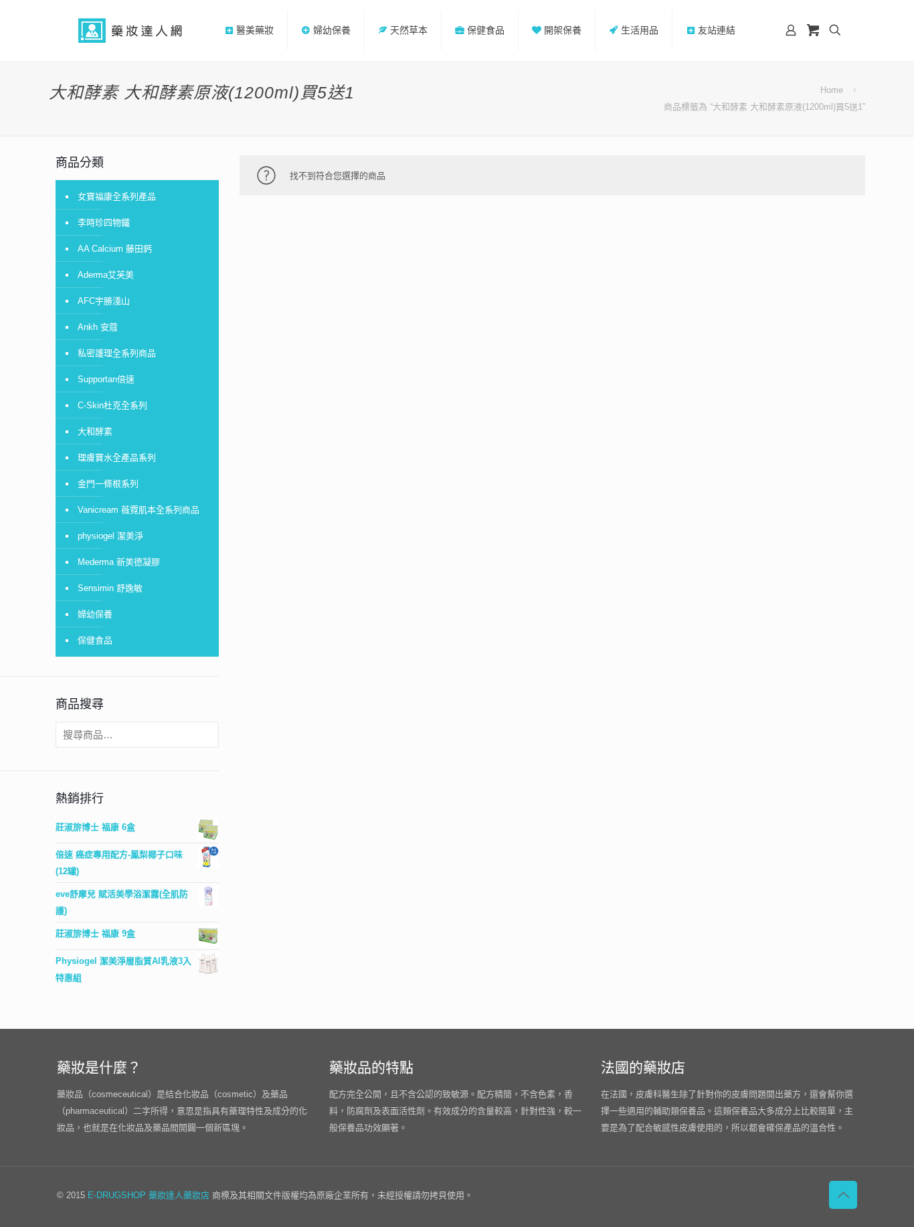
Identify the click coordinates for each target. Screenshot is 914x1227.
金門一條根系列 (108, 484)
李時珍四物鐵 (104, 223)
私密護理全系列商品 (117, 353)
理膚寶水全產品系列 (117, 458)
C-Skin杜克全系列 (112, 405)
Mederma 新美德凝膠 (119, 562)
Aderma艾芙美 (106, 275)
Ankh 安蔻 (98, 327)
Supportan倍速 (106, 379)
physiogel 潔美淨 (110, 536)
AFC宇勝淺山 (104, 301)
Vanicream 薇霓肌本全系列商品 (138, 510)
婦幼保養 (95, 614)
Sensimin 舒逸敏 (110, 588)
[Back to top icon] (843, 1195)
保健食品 (95, 640)
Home (831, 90)
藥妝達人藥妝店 (179, 1195)
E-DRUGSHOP (117, 1195)
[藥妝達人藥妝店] (130, 30)
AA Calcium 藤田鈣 (115, 249)
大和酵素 (95, 431)
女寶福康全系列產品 (117, 196)
